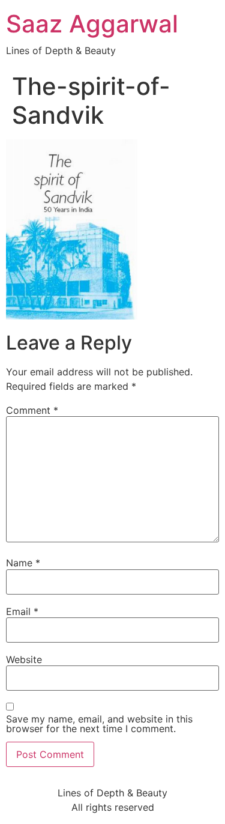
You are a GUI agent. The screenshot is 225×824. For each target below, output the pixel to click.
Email (22, 611)
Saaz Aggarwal (92, 23)
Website (24, 659)
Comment (32, 410)
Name (23, 563)
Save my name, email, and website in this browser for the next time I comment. (99, 723)
